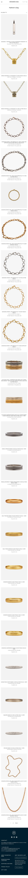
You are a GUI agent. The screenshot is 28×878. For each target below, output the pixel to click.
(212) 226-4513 (5, 847)
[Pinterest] (16, 837)
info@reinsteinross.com (10, 850)
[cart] (26, 2)
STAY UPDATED (19, 867)
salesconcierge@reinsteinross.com (12, 848)
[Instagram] (14, 837)
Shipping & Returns (6, 863)
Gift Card (4, 869)
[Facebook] (12, 837)
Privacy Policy (5, 866)
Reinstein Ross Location (5, 860)
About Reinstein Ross (6, 856)
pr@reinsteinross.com (13, 849)
